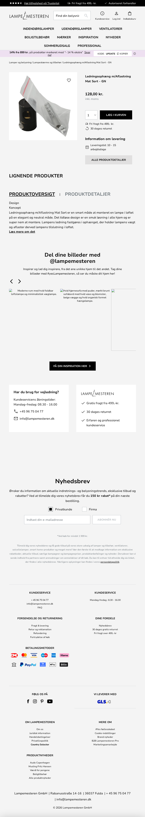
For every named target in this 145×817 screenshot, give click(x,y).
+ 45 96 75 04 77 (40, 599)
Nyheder (113, 37)
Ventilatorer (110, 29)
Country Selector (40, 744)
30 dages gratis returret (105, 629)
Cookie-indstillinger (105, 733)
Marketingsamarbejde (105, 744)
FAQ (40, 607)
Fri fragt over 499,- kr (105, 633)
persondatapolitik (109, 561)
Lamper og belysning (20, 62)
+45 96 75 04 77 (31, 411)
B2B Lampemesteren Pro (105, 740)
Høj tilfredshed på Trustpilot (41, 3)
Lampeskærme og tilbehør (47, 62)
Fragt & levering (40, 625)
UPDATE (113, 53)
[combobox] (72, 15)
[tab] (34, 194)
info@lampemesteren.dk (37, 418)
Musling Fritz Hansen (40, 766)
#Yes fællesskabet (105, 729)
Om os (39, 729)
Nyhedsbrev (105, 625)
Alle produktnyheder (40, 777)
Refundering (39, 633)
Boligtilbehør (40, 773)
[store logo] (29, 15)
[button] (69, 80)
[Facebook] (28, 701)
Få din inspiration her (70, 366)
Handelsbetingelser (39, 736)
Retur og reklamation (40, 629)
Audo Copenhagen (40, 762)
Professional (89, 46)
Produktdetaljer (87, 194)
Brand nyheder (105, 736)
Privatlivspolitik (40, 740)
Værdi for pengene (40, 770)
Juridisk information (39, 733)
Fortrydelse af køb (40, 637)
